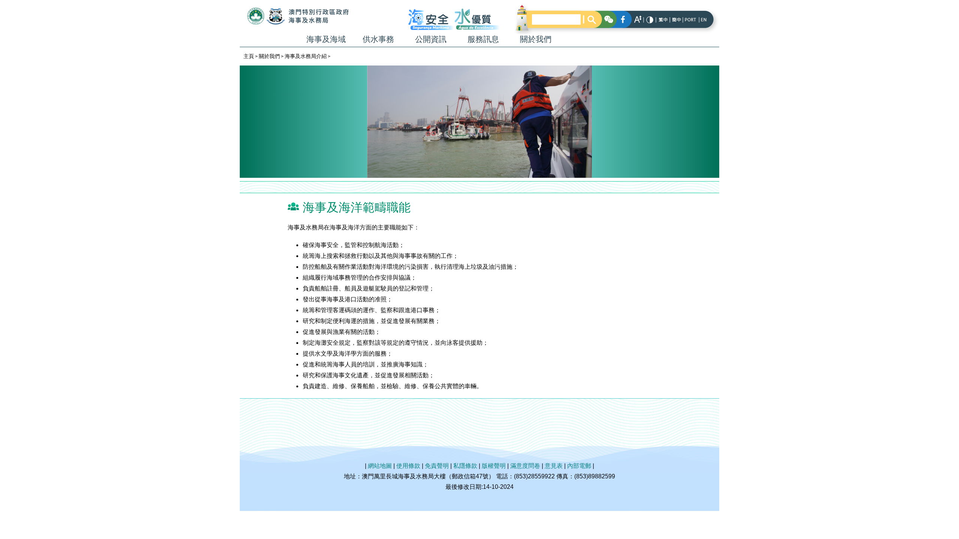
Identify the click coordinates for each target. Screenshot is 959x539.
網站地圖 (380, 466)
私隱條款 (465, 466)
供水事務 (378, 39)
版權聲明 (494, 466)
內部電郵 (579, 466)
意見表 (554, 466)
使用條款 (408, 466)
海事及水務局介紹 (306, 56)
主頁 (248, 56)
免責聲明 (437, 466)
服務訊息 (483, 39)
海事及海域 (326, 39)
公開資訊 (431, 39)
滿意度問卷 (525, 466)
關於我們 (535, 39)
